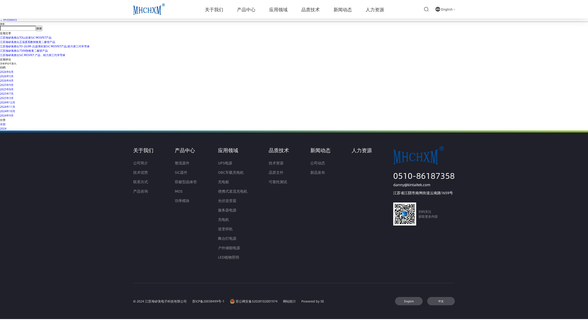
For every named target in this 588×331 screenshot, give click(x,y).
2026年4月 (7, 80)
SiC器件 (181, 172)
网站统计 (289, 301)
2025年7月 (7, 93)
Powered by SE (312, 301)
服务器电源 (227, 210)
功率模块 (182, 200)
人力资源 (362, 150)
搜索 (2, 24)
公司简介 (140, 163)
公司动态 (317, 163)
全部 (3, 124)
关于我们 (143, 150)
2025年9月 (7, 85)
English (409, 301)
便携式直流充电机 (232, 191)
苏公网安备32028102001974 (256, 301)
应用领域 (228, 150)
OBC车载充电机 (231, 172)
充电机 (223, 219)
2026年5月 (7, 76)
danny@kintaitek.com (411, 185)
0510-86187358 (424, 175)
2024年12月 (7, 102)
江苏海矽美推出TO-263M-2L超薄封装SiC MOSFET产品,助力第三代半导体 (45, 46)
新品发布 (317, 172)
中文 (441, 301)
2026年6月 (7, 72)
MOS (179, 191)
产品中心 (185, 150)
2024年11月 (7, 107)
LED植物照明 (228, 257)
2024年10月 (7, 111)
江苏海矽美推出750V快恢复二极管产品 (24, 51)
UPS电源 (225, 163)
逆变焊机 (225, 229)
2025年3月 (7, 98)
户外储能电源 (229, 248)
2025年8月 (7, 89)
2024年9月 (7, 115)
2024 (3, 128)
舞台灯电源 (227, 238)
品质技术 (279, 150)
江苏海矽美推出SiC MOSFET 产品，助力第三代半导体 (32, 55)
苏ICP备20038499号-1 (208, 301)
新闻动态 (320, 150)
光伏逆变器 (227, 200)
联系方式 (140, 182)
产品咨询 (140, 191)
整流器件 (182, 163)
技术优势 (140, 172)
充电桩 (223, 182)
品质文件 (276, 172)
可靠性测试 (278, 182)
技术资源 (276, 163)
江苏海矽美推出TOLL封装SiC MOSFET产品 (25, 37)
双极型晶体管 (186, 182)
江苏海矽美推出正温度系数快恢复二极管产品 (27, 42)
